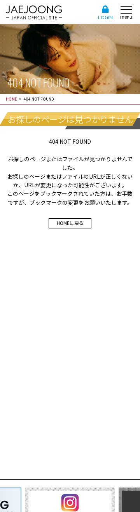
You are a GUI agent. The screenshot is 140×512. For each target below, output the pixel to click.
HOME (11, 99)
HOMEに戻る (70, 222)
